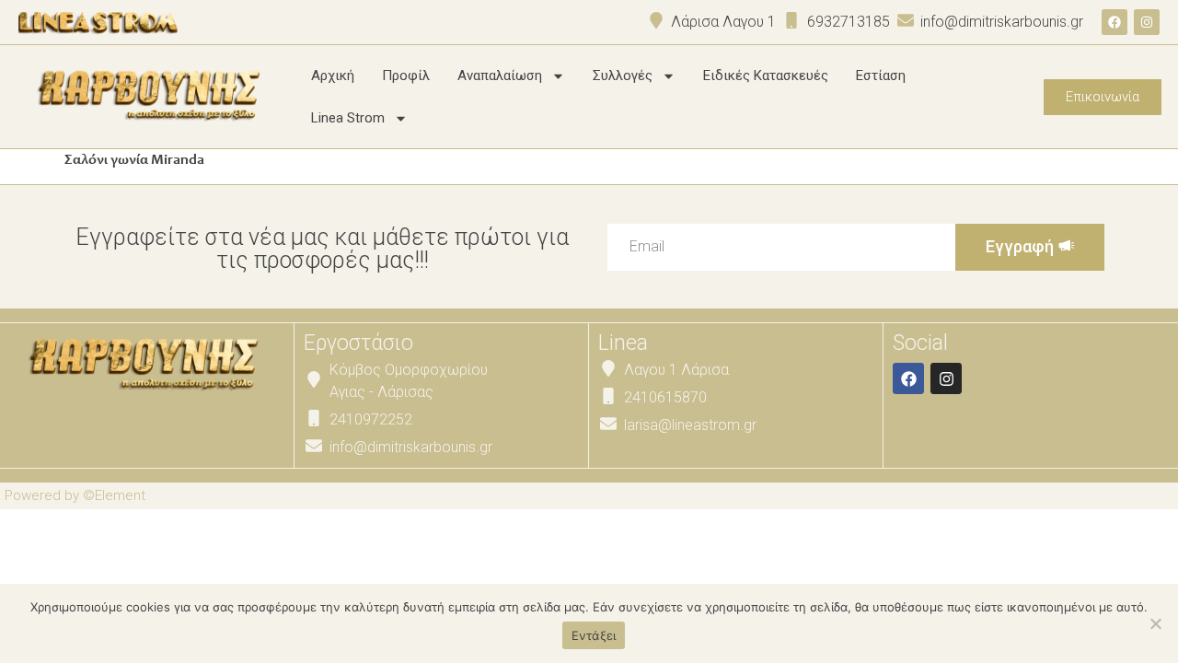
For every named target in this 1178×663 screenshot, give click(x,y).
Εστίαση (881, 75)
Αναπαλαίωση (499, 75)
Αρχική (332, 75)
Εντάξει (594, 635)
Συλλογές (623, 75)
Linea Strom (348, 118)
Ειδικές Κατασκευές (765, 75)
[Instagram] (1147, 22)
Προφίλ (406, 75)
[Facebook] (1114, 22)
